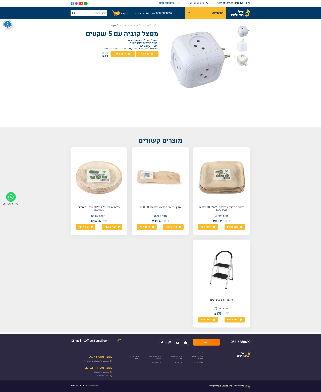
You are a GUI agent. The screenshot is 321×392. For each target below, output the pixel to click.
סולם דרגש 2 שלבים (221, 300)
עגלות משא (198, 362)
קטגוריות (217, 13)
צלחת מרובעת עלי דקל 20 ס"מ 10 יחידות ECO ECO (221, 208)
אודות (138, 13)
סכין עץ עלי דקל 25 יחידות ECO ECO (160, 207)
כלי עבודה (178, 362)
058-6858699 (196, 3)
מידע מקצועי (156, 362)
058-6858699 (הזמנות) (159, 13)
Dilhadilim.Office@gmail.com (93, 341)
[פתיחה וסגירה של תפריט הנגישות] (8, 24)
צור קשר (125, 13)
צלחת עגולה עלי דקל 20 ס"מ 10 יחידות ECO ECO (99, 208)
